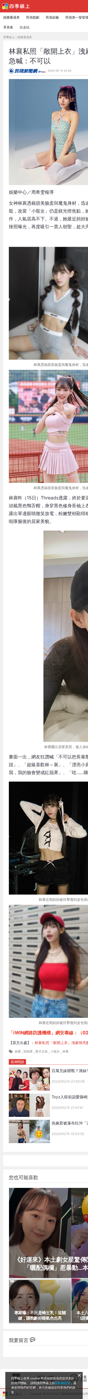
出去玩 (24, 27)
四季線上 (9, 37)
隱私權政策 (62, 1383)
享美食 (8, 27)
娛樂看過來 (11, 17)
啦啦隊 (28, 1051)
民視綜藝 (52, 17)
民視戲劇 (32, 17)
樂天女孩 (41, 1051)
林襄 (65, 1051)
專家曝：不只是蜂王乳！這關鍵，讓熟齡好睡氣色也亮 (40, 1315)
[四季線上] (16, 6)
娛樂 (18, 1051)
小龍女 (55, 1051)
